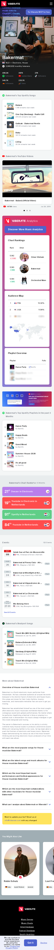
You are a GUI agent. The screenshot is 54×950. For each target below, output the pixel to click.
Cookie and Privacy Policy (13, 947)
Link (30, 367)
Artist (22, 248)
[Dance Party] (10, 427)
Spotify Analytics (27, 934)
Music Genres (27, 919)
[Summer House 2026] (10, 455)
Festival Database (27, 931)
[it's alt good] (10, 464)
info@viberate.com (13, 820)
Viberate (10, 3)
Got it (31, 942)
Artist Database (27, 927)
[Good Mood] (10, 445)
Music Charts (27, 923)
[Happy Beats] (10, 436)
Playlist (13, 360)
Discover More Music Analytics (25, 229)
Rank (12, 248)
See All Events (10, 612)
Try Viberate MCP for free (39, 12)
